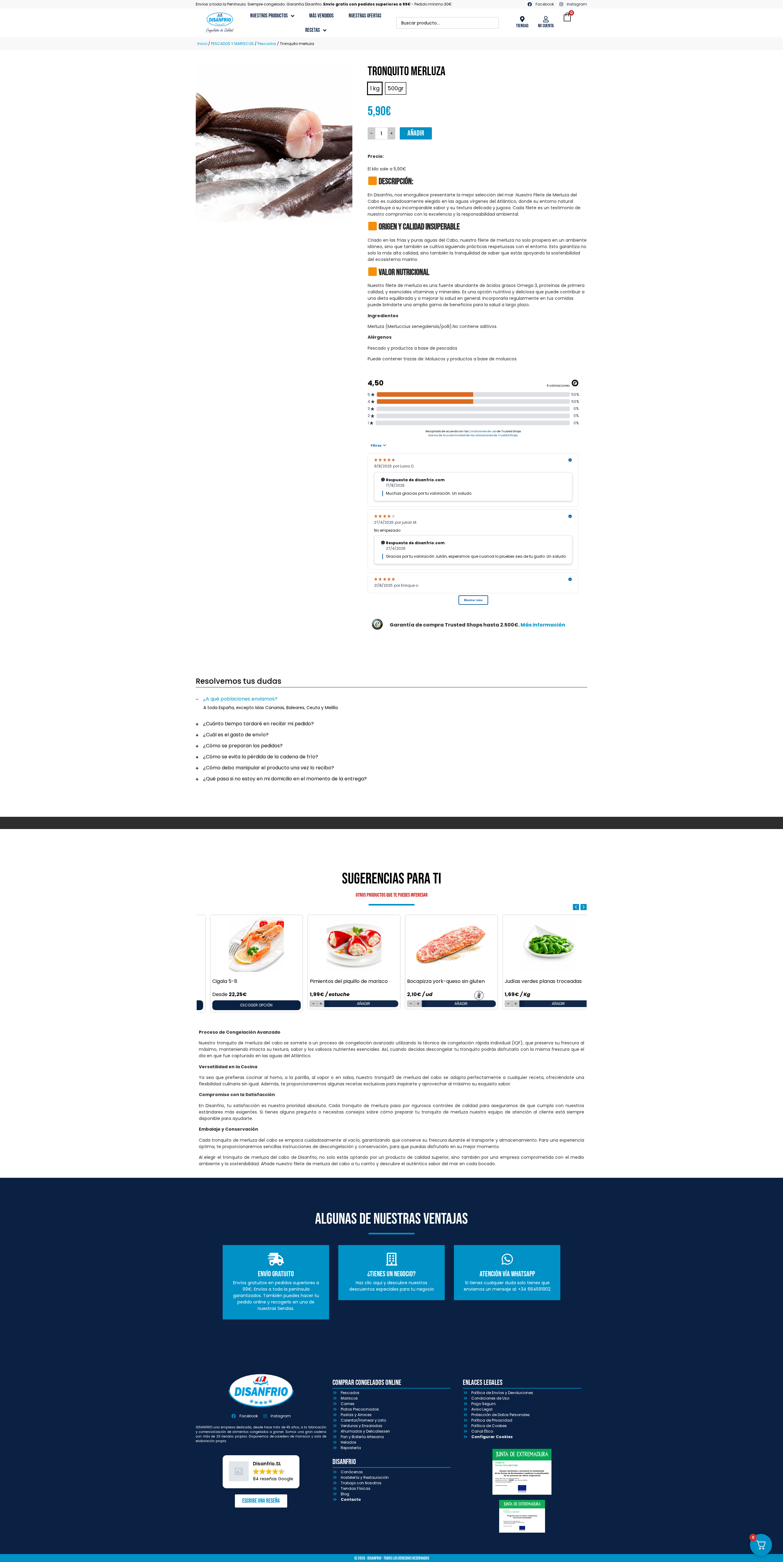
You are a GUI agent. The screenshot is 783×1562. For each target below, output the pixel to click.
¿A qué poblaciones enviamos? (240, 698)
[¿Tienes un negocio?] (391, 1259)
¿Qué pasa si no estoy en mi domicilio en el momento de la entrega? (285, 778)
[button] (391, 699)
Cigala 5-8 (213, 981)
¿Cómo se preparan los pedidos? (243, 745)
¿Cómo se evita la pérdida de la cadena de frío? (260, 756)
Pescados (267, 43)
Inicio (202, 43)
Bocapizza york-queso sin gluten (435, 981)
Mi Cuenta (546, 26)
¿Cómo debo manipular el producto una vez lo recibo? (268, 767)
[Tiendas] (522, 19)
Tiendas (522, 26)
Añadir (415, 133)
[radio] (375, 88)
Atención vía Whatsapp (507, 1274)
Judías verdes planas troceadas (531, 981)
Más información (543, 624)
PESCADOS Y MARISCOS (232, 43)
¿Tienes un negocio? (391, 1274)
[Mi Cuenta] (546, 19)
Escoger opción (245, 1005)
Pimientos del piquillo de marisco (338, 981)
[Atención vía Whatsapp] (507, 1259)
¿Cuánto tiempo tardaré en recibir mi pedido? (258, 723)
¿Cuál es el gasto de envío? (236, 734)
